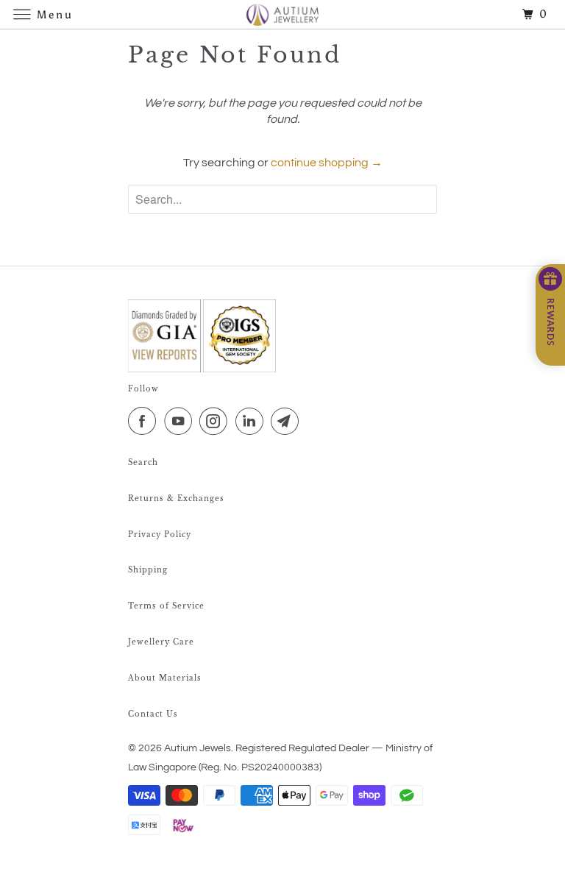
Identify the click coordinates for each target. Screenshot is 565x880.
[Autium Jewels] (282, 14)
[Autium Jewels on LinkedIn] (252, 421)
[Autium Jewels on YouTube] (181, 421)
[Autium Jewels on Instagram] (216, 421)
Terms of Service (166, 606)
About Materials (165, 678)
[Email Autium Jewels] (288, 421)
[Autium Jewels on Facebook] (145, 421)
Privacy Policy (159, 534)
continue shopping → (327, 162)
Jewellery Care (161, 642)
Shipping (148, 570)
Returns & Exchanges (176, 498)
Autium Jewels (197, 748)
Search (143, 462)
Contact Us (153, 714)
